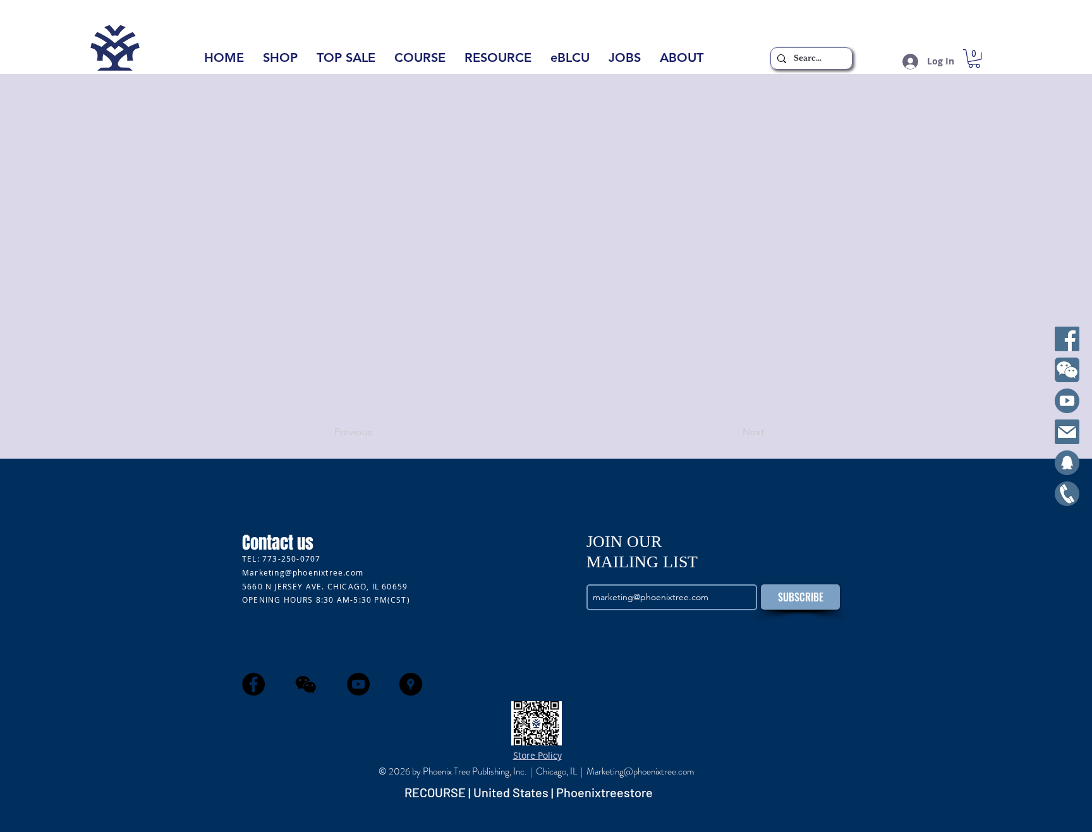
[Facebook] (1067, 339)
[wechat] (305, 684)
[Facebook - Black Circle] (253, 684)
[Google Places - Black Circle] (410, 684)
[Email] (1067, 431)
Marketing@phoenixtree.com (302, 572)
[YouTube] (1067, 401)
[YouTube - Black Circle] (358, 684)
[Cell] (1067, 493)
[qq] (1067, 462)
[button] (681, 62)
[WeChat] (1067, 370)
